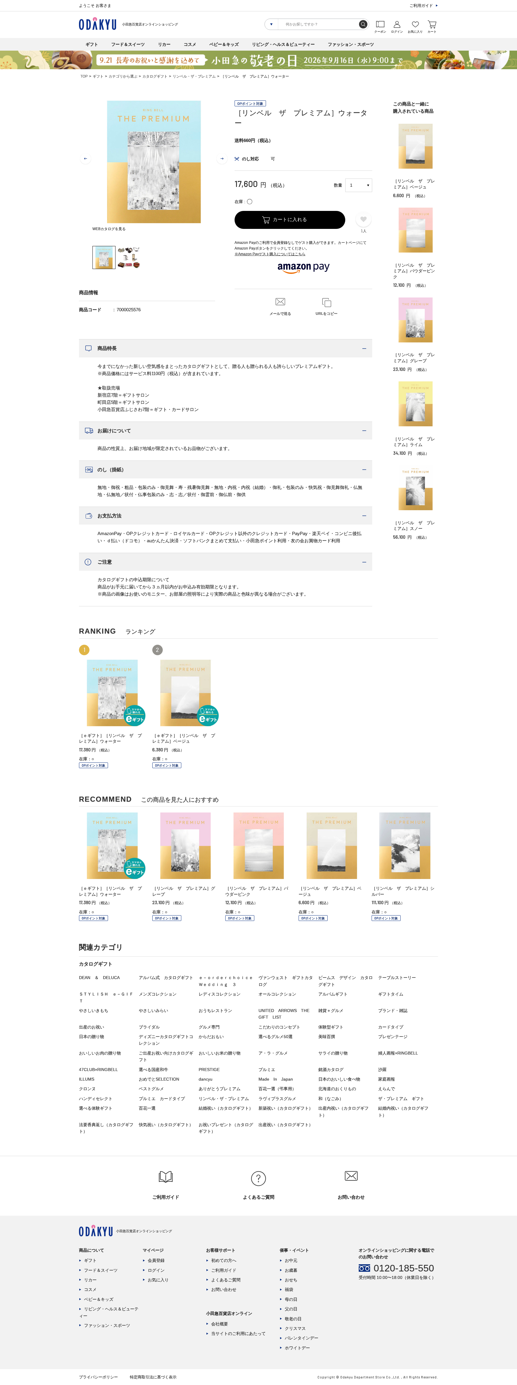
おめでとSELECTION (159, 1079)
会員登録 (156, 1260)
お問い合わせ (223, 1289)
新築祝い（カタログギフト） (285, 1108)
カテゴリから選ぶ (123, 76)
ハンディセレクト (95, 1098)
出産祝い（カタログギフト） (285, 1124)
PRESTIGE (209, 1069)
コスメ (190, 44)
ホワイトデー (297, 1347)
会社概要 (219, 1323)
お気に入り (158, 1279)
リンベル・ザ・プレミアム (194, 76)
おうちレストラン (215, 1010)
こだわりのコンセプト (279, 1027)
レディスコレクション (220, 994)
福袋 (289, 1289)
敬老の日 (293, 1318)
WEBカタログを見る (109, 229)
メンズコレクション (158, 994)
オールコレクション (277, 994)
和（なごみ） (330, 1098)
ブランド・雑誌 (392, 1010)
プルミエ (266, 1069)
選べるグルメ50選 (275, 1036)
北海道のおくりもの (337, 1088)
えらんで (386, 1088)
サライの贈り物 (333, 1053)
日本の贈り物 (91, 1036)
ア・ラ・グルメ (273, 1053)
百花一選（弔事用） (277, 1088)
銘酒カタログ (330, 1069)
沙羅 (382, 1069)
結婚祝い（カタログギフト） (226, 1108)
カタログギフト (155, 76)
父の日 (291, 1309)
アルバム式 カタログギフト (166, 977)
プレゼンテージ (392, 1036)
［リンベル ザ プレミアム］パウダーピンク (414, 271)
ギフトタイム (390, 994)
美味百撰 (326, 1036)
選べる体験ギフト (95, 1108)
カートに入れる (290, 219)
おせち (291, 1279)
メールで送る (280, 314)
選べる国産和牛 (153, 1069)
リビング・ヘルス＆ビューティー (283, 44)
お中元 (291, 1260)
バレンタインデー (301, 1338)
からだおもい (211, 1036)
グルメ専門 (209, 1027)
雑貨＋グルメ (330, 1010)
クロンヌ (87, 1088)
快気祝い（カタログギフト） (166, 1124)
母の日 (291, 1299)
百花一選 (147, 1108)
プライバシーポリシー (98, 1377)
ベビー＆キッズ (224, 44)
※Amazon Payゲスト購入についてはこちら (270, 254)
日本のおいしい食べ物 (339, 1079)
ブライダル (149, 1027)
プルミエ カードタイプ (162, 1098)
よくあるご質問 (226, 1279)
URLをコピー (326, 314)
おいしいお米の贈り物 (220, 1053)
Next (222, 159)
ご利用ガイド (421, 5)
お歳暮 (291, 1270)
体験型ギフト (330, 1027)
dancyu (205, 1079)
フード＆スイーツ (128, 44)
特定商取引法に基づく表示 (153, 1377)
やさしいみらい (153, 1010)
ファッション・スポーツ (351, 44)
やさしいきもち (93, 1010)
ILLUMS (86, 1079)
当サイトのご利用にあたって (238, 1333)
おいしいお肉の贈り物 (100, 1053)
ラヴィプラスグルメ (277, 1098)
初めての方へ (223, 1260)
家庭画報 (386, 1079)
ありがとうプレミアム (220, 1088)
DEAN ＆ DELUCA (99, 977)
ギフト (92, 44)
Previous (86, 159)
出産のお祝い (91, 1027)
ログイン (156, 1270)
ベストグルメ (151, 1088)
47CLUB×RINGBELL (98, 1069)
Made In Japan (275, 1079)
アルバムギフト (333, 994)
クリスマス (295, 1328)
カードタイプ (390, 1027)
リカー (164, 44)
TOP (84, 76)
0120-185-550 (404, 1268)
